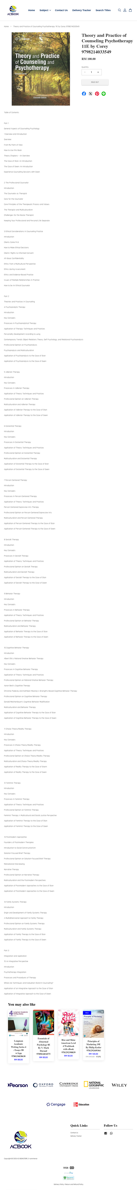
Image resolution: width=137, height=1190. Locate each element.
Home (31, 10)
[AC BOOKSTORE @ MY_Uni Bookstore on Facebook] (106, 1135)
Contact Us (61, 10)
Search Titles (103, 10)
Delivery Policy (59, 1184)
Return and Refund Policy (74, 1184)
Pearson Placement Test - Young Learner (24, 1184)
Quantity (85, 67)
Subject (44, 10)
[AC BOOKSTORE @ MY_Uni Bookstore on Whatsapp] (111, 1135)
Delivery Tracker (81, 10)
